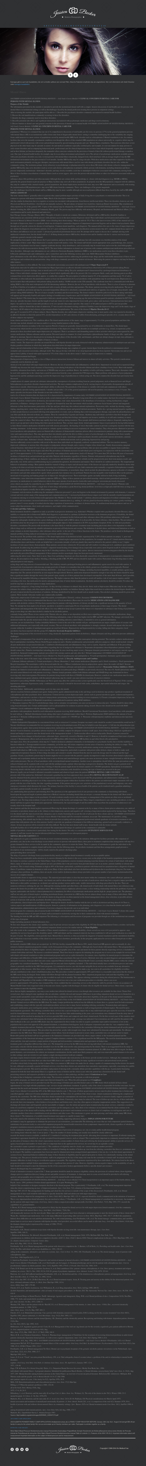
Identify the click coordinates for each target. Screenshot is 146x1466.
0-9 (104, 26)
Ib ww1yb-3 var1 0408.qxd (19, 1427)
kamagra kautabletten (21, 84)
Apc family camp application (20, 1418)
